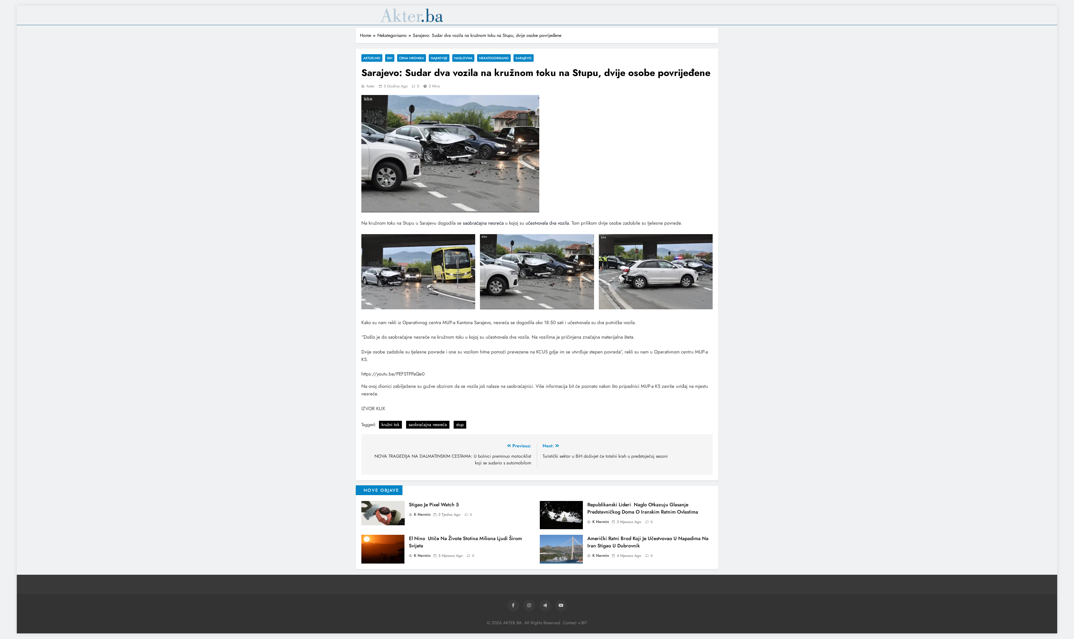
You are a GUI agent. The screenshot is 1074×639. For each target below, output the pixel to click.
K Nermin (422, 514)
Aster (370, 86)
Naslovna (463, 58)
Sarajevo (523, 58)
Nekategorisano (494, 58)
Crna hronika (411, 58)
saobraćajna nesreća (483, 223)
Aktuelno (371, 58)
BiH (389, 58)
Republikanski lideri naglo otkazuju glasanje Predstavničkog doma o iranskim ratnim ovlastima (642, 508)
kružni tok (390, 424)
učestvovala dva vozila (547, 223)
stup (460, 424)
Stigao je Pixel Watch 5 (434, 504)
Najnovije (439, 58)
